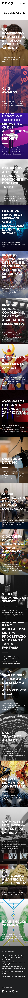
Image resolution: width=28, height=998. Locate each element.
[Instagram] (13, 991)
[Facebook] (3, 991)
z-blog (7, 3)
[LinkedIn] (10, 991)
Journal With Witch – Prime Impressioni (13, 976)
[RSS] (17, 991)
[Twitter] (6, 991)
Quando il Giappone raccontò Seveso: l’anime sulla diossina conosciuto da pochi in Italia (13, 957)
